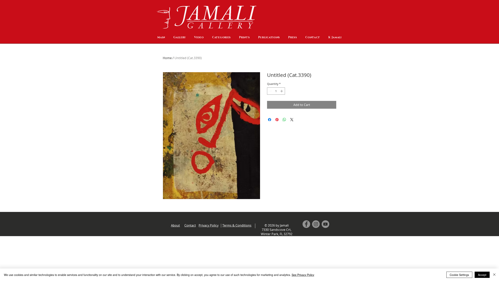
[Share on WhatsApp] (284, 119)
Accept (482, 275)
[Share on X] (291, 119)
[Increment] (282, 91)
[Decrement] (270, 91)
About (175, 225)
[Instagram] (316, 224)
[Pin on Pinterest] (277, 119)
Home (167, 58)
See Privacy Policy (303, 275)
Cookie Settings (459, 275)
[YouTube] (325, 224)
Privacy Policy (209, 225)
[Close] (494, 275)
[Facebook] (306, 224)
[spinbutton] (276, 91)
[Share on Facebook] (269, 119)
